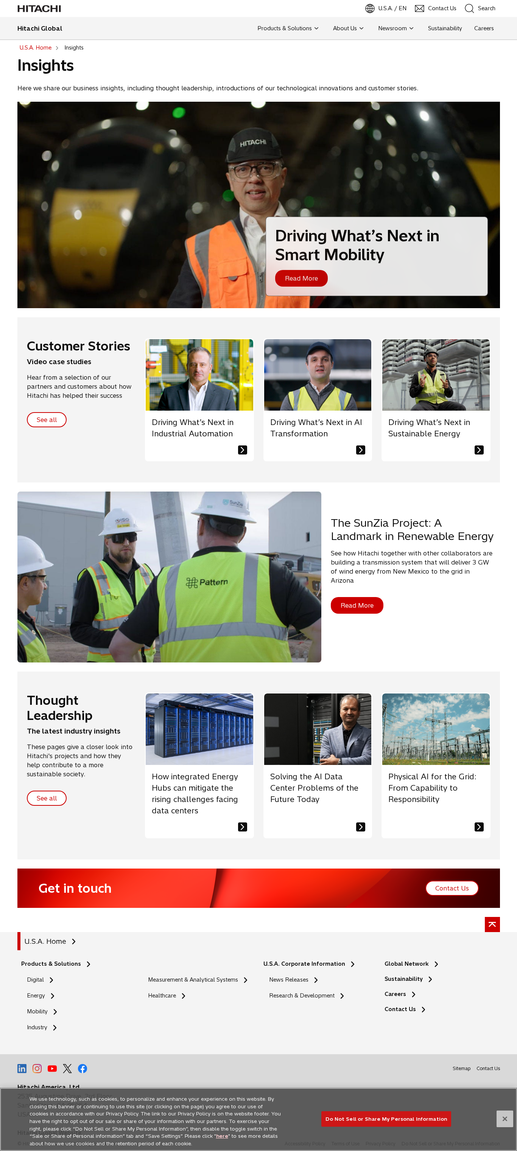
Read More (301, 278)
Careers (395, 994)
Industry (37, 1027)
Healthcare (162, 995)
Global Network (407, 963)
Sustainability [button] (445, 28)
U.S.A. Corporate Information (304, 963)
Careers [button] (484, 28)
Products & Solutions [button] (284, 28)
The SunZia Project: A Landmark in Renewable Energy (412, 529)
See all (47, 419)
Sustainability (404, 979)
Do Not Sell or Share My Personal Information (386, 1118)
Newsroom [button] (392, 28)
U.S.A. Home (45, 941)
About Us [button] (345, 28)
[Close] (505, 1119)
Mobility (37, 1011)
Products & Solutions (51, 963)
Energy (36, 995)
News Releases (288, 979)
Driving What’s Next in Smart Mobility (357, 245)
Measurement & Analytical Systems (193, 979)
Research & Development (302, 995)
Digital (35, 979)
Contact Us (400, 1009)
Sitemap (461, 1068)
